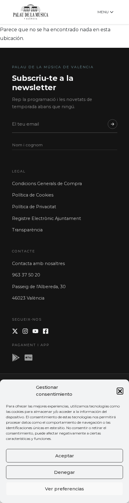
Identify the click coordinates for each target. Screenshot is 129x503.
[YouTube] (35, 331)
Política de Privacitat (34, 206)
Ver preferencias (64, 489)
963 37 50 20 (26, 275)
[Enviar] (112, 124)
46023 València (28, 298)
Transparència (27, 230)
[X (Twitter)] (15, 331)
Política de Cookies (32, 195)
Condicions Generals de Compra (47, 183)
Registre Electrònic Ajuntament (46, 218)
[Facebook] (46, 331)
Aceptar (64, 456)
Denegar (64, 472)
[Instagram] (25, 331)
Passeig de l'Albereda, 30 (39, 286)
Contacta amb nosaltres (38, 263)
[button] (120, 391)
